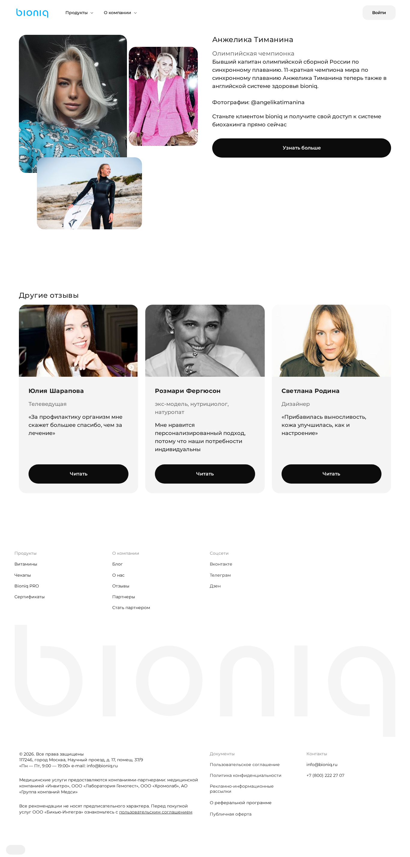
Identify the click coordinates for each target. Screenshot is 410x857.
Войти (379, 12)
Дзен (215, 586)
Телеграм (220, 575)
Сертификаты (29, 596)
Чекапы (22, 575)
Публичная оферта (231, 814)
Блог (117, 564)
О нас (118, 575)
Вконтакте (221, 564)
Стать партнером (131, 607)
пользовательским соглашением (155, 812)
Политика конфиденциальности (246, 775)
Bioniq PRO (26, 586)
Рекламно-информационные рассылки (242, 788)
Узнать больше (302, 148)
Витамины (25, 564)
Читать (78, 474)
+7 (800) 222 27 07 (325, 775)
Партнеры (123, 596)
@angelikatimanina (278, 102)
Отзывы (120, 586)
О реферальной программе (241, 802)
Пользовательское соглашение (245, 764)
